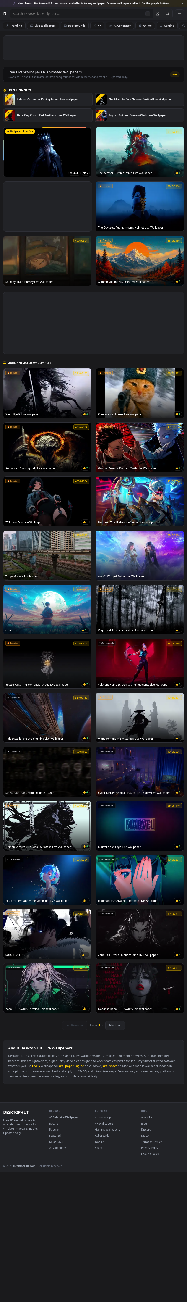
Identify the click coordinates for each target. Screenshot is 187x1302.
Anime (147, 25)
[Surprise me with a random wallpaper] (158, 13)
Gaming (169, 25)
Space (99, 1147)
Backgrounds (76, 25)
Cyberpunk (102, 1135)
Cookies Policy (150, 1154)
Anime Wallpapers (106, 1117)
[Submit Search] (167, 13)
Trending (16, 25)
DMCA (145, 1135)
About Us (147, 1117)
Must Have (56, 1142)
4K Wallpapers (104, 1123)
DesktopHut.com (24, 1166)
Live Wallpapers (45, 25)
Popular (54, 1129)
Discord (146, 1129)
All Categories (58, 1147)
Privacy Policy (149, 1147)
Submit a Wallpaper (66, 1117)
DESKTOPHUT (16, 1112)
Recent (53, 1123)
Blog (144, 1123)
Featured (55, 1135)
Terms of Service (151, 1142)
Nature (99, 1142)
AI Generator (122, 25)
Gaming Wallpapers (107, 1129)
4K (99, 25)
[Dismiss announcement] (182, 3)
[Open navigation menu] (179, 13)
